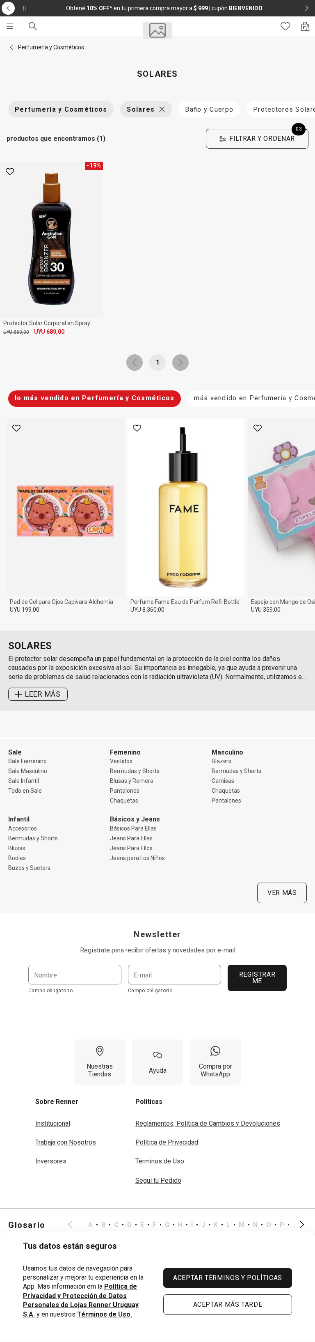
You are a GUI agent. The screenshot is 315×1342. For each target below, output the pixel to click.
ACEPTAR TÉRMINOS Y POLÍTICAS (227, 1278)
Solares (141, 109)
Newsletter (157, 934)
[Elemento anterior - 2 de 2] (8, 8)
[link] (134, 362)
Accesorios (22, 828)
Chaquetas (124, 800)
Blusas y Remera (131, 781)
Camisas (223, 781)
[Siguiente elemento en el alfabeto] (297, 1225)
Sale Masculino (27, 771)
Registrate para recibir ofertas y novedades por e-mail (157, 950)
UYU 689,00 (49, 331)
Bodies (17, 858)
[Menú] (10, 26)
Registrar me (257, 977)
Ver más (282, 893)
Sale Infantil (23, 781)
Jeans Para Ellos (131, 848)
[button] (11, 47)
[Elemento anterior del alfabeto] (75, 1225)
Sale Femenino (27, 761)
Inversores (50, 1161)
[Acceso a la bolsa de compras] (305, 26)
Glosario (27, 1225)
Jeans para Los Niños (137, 858)
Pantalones (124, 790)
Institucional (52, 1123)
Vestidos (121, 761)
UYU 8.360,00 (147, 609)
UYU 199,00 (24, 609)
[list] (186, 1225)
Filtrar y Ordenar (265, 135)
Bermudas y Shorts (135, 771)
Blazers (221, 761)
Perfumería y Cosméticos (61, 109)
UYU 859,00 (16, 332)
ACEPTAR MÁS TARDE (227, 1304)
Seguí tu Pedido (158, 1180)
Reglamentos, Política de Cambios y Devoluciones (207, 1123)
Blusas (16, 848)
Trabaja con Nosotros (65, 1142)
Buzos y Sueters (29, 868)
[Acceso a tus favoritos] (285, 26)
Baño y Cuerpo (209, 109)
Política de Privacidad (166, 1142)
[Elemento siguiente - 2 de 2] (307, 8)
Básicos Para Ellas (133, 828)
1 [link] (158, 362)
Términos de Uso (159, 1161)
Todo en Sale (25, 790)
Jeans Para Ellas (131, 838)
